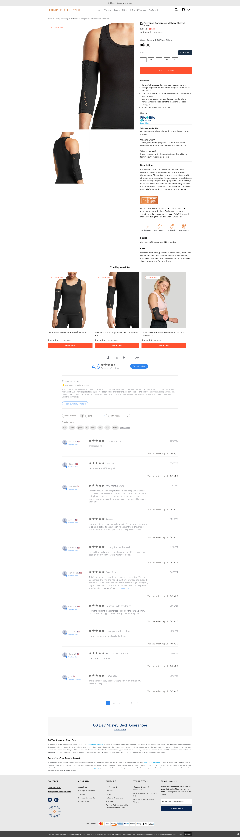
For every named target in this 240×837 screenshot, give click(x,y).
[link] (70, 300)
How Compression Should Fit (145, 794)
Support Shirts (120, 10)
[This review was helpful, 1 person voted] (171, 476)
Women (107, 10)
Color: (156, 40)
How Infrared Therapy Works (143, 800)
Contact (109, 791)
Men (99, 10)
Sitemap (110, 801)
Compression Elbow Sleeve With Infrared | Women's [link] (164, 334)
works (115, 427)
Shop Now (70, 345)
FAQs (108, 794)
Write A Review (139, 366)
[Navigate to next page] (138, 703)
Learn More (144, 123)
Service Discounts (86, 798)
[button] (183, 9)
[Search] (176, 10)
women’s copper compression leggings (83, 768)
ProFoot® (153, 10)
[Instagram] (50, 800)
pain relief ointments (153, 763)
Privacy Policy (177, 834)
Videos (81, 794)
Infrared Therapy (138, 10)
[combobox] (96, 416)
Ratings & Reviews (86, 791)
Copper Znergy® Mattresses (141, 788)
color (72, 427)
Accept (187, 834)
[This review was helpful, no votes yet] (171, 453)
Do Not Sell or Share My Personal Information (117, 806)
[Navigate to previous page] (102, 703)
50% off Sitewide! (120, 3)
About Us (82, 787)
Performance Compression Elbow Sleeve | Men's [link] (117, 334)
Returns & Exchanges (116, 798)
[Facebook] (56, 800)
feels (93, 427)
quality (80, 427)
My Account (111, 787)
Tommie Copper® (95, 745)
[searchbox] (71, 416)
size (64, 427)
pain (100, 427)
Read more (124, 588)
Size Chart (185, 52)
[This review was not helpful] (175, 562)
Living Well (83, 801)
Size (142, 52)
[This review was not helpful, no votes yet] (175, 453)
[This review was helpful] (171, 596)
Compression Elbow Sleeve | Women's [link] (68, 332)
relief (107, 427)
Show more (125, 427)
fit (87, 427)
